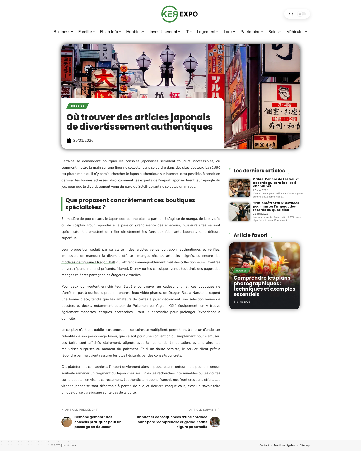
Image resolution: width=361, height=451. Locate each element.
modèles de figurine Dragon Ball (88, 262)
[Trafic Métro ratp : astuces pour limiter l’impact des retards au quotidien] (239, 212)
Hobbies (77, 106)
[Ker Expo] (180, 13)
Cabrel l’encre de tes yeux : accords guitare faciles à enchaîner (276, 182)
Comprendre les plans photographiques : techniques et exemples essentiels (264, 286)
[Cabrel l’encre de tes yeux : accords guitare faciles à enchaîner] (239, 188)
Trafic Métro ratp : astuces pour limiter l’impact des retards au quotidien (276, 206)
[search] (291, 14)
